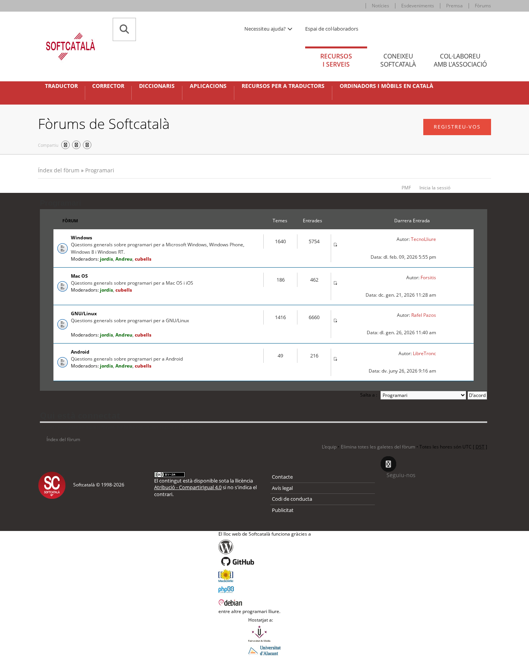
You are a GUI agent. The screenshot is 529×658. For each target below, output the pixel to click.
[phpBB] (264, 588)
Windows (81, 237)
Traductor (61, 85)
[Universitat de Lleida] (264, 633)
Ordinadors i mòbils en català (386, 85)
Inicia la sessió (434, 187)
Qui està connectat (80, 415)
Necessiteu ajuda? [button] (265, 28)
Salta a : (368, 395)
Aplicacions (208, 85)
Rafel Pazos (423, 315)
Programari (99, 170)
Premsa (454, 5)
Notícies (380, 5)
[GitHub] (264, 561)
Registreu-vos (457, 126)
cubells (143, 259)
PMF (406, 187)
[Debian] (264, 601)
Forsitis (428, 277)
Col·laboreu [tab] (460, 60)
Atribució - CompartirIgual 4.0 (188, 487)
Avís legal (282, 487)
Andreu (123, 259)
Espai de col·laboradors (331, 28)
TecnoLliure (423, 239)
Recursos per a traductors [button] (283, 85)
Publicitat (283, 510)
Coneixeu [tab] (398, 60)
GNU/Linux (84, 313)
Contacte (282, 476)
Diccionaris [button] (157, 85)
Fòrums (483, 5)
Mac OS (79, 276)
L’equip (329, 446)
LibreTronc (424, 353)
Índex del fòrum (58, 170)
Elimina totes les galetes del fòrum (378, 446)
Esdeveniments (417, 5)
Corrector (108, 85)
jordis (106, 259)
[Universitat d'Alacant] (264, 650)
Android (80, 352)
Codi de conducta (292, 498)
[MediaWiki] (264, 575)
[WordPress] (264, 546)
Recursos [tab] (336, 60)
